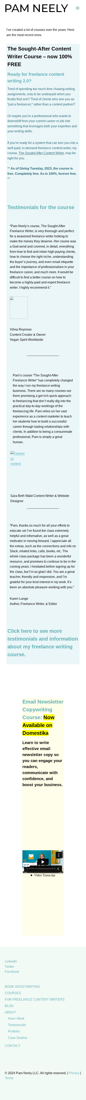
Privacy (74, 1073)
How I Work (16, 1018)
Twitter (9, 966)
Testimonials (17, 1025)
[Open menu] (77, 8)
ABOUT (10, 1012)
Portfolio (14, 1031)
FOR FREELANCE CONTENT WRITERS (35, 999)
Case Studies (17, 1037)
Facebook (12, 971)
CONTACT (12, 1045)
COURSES (13, 993)
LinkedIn (11, 961)
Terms (9, 1078)
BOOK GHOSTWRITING (22, 986)
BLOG (9, 1006)
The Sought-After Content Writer (41, 153)
